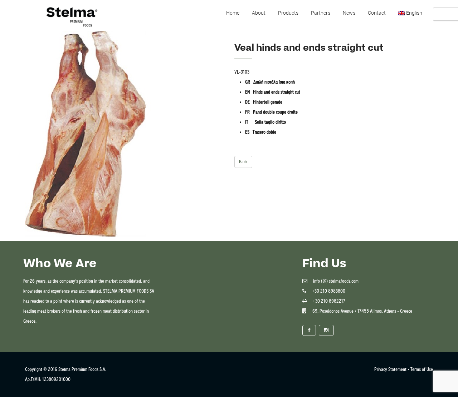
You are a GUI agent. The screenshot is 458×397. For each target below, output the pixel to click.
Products (288, 12)
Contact (377, 12)
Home (232, 12)
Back (243, 162)
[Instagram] (326, 330)
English (414, 12)
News (349, 12)
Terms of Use (421, 369)
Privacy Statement (390, 369)
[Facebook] (309, 330)
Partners (320, 12)
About (258, 12)
